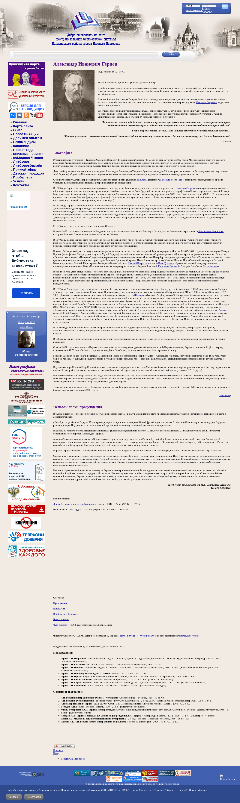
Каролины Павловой (169, 266)
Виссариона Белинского (211, 231)
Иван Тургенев (166, 263)
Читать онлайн (61, 619)
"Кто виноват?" (61, 624)
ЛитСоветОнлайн (27, 165)
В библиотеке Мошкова (65, 614)
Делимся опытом (27, 138)
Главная (20, 122)
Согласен (13, 797)
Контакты (21, 185)
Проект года (23, 150)
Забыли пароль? (207, 10)
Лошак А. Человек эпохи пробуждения (73, 504)
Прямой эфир (24, 169)
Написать (26, 293)
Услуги (18, 181)
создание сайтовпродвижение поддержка (25, 774)
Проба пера (22, 177)
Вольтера (141, 179)
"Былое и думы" (127, 635)
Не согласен (34, 797)
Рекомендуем (24, 142)
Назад (56, 753)
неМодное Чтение (28, 158)
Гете (180, 179)
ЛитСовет (21, 161)
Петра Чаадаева (211, 266)
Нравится (58, 750)
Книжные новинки (28, 154)
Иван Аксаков (220, 310)
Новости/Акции (26, 134)
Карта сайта (23, 126)
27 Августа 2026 (26, 322)
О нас (17, 130)
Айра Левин (26, 327)
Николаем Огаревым (206, 102)
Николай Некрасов (137, 263)
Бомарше (165, 179)
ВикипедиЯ (59, 608)
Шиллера (139, 295)
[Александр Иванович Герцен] (73, 120)
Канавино (21, 146)
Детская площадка (28, 173)
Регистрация (194, 10)
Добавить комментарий (73, 758)
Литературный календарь (26, 316)
